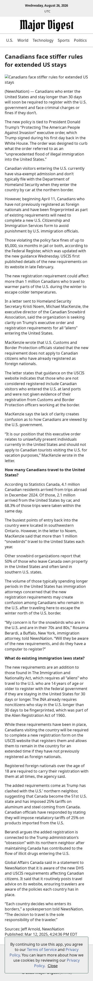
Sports (64, 40)
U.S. (9, 40)
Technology (43, 40)
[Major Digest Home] (46, 28)
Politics (80, 40)
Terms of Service (42, 949)
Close (53, 966)
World (22, 40)
